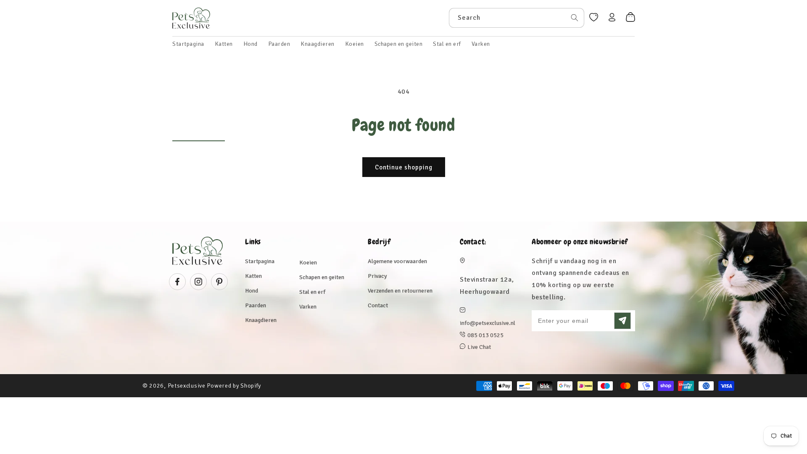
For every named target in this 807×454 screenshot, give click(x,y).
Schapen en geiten (321, 277)
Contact (378, 305)
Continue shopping (404, 167)
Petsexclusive (187, 385)
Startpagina (259, 261)
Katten (253, 276)
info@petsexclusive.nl (487, 323)
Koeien (308, 262)
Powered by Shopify (234, 385)
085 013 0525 (485, 335)
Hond (251, 290)
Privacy (377, 276)
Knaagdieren (261, 320)
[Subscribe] (622, 320)
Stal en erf (312, 292)
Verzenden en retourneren (400, 290)
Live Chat (479, 347)
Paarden (255, 305)
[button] (224, 44)
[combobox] (516, 17)
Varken (307, 306)
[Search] (574, 17)
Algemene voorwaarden (397, 261)
